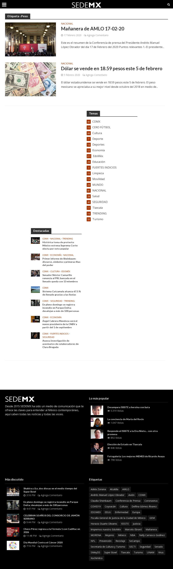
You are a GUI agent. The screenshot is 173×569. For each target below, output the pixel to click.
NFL (93, 540)
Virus (161, 552)
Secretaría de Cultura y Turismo (108, 546)
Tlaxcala (125, 552)
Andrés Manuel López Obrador (107, 495)
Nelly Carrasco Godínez (152, 535)
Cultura (55, 271)
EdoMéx (65, 271)
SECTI (132, 546)
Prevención (105, 540)
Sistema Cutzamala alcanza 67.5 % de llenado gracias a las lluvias (61, 293)
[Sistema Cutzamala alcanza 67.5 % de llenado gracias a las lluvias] (35, 289)
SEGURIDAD (56, 301)
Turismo (138, 552)
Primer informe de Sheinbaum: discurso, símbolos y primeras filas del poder (61, 261)
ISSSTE (125, 523)
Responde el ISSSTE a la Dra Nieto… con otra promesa (132, 433)
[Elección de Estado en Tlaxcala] (97, 447)
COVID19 (96, 506)
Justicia (136, 523)
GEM (152, 518)
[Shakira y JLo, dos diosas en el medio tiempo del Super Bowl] (13, 491)
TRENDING (68, 238)
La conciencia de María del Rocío (125, 419)
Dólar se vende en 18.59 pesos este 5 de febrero (111, 68)
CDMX (45, 238)
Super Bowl (110, 552)
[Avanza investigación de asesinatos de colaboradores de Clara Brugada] (35, 335)
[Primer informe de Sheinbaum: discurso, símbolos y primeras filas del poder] (35, 256)
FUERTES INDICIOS (59, 333)
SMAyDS (95, 552)
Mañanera (151, 529)
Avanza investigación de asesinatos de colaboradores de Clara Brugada (60, 343)
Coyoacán (110, 506)
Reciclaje (120, 540)
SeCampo (134, 540)
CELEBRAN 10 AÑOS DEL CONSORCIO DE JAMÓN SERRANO (51, 517)
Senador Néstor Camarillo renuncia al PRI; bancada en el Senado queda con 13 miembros (60, 278)
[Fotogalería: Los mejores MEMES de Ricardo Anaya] (97, 459)
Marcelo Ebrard (133, 529)
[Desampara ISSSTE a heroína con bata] (97, 410)
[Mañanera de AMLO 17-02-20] (30, 39)
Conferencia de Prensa (128, 500)
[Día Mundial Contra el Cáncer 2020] (13, 545)
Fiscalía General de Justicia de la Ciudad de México (118, 518)
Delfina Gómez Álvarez (144, 506)
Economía (55, 255)
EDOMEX (96, 512)
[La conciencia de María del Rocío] (97, 422)
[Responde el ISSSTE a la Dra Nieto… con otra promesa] (97, 434)
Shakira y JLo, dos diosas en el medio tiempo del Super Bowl (50, 490)
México (122, 535)
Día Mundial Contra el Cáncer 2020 (43, 542)
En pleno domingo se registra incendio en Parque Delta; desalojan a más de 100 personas (60, 307)
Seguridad (145, 546)
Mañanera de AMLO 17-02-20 (92, 28)
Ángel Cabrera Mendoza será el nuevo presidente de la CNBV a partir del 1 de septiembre (59, 324)
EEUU (108, 512)
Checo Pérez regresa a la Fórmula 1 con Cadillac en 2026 (51, 530)
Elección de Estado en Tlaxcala (124, 444)
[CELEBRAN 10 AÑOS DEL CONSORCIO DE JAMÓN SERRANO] (13, 518)
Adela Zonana (98, 489)
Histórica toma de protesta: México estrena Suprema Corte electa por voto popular (60, 245)
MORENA (96, 535)
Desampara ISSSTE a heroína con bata (128, 407)
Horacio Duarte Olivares (104, 523)
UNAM (150, 552)
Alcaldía (114, 489)
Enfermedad (121, 512)
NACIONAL (67, 23)
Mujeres (109, 535)
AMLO (125, 489)
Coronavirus (151, 500)
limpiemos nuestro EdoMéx (106, 529)
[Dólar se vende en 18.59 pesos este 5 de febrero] (30, 79)
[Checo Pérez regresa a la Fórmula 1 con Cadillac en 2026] (13, 532)
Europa (136, 512)
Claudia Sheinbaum (101, 500)
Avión (131, 495)
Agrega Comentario (97, 35)
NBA (132, 535)
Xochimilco (97, 558)
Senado (159, 546)
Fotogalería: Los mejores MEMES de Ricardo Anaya (136, 456)
